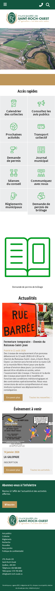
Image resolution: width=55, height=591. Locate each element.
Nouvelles (6, 545)
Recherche (6, 542)
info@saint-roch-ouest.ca (12, 574)
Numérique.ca (6, 585)
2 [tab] (21, 67)
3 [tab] (25, 67)
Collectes (5, 536)
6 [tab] (38, 67)
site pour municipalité (39, 585)
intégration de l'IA (26, 585)
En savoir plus (13, 397)
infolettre (31, 588)
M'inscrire (10, 504)
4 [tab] (29, 67)
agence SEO (16, 585)
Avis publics (6, 533)
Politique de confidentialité (12, 551)
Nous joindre (7, 548)
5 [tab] (34, 67)
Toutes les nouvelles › (40, 397)
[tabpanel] (27, 49)
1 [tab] (16, 67)
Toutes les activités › (40, 469)
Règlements (6, 539)
